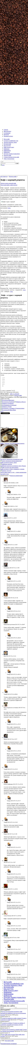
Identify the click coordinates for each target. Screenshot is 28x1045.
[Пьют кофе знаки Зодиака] (8, 1034)
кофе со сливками (14, 394)
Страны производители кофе (11, 157)
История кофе (7, 144)
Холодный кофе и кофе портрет (9, 185)
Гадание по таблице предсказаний (14, 1030)
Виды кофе (7, 139)
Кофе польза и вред (9, 147)
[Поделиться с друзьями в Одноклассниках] (12, 408)
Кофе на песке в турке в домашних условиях (12, 469)
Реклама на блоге (8, 136)
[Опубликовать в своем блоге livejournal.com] (8, 405)
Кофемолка (7, 152)
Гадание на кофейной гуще (11, 140)
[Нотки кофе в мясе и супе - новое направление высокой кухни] (6, 470)
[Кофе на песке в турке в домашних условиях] (9, 467)
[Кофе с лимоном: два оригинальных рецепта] (9, 442)
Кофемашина (7, 150)
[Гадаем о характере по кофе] (11, 1018)
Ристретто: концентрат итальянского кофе (12, 459)
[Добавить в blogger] (20, 402)
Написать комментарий (16, 475)
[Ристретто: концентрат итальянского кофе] (9, 457)
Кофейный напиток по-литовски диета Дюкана (13, 466)
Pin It (2, 411)
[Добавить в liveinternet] (7, 403)
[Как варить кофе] (3, 165)
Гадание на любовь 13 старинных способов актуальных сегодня (13, 1023)
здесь (9, 208)
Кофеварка (6, 149)
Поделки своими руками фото (12, 154)
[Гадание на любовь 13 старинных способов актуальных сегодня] (7, 1023)
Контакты (6, 134)
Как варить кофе (11, 167)
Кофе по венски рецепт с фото (9, 462)
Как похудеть (7, 145)
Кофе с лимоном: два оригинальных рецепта (12, 443)
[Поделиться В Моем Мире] (8, 410)
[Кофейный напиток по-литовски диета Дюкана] (6, 464)
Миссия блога (7, 131)
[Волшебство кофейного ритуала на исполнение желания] (11, 1011)
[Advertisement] (14, 64)
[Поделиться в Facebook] (7, 402)
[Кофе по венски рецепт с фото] (11, 461)
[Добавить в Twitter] (6, 406)
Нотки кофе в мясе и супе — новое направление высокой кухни (13, 473)
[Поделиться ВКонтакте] (7, 400)
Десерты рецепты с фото (10, 142)
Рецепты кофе (7, 155)
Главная (6, 129)
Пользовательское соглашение (9, 1043)
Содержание (7, 133)
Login (17, 163)
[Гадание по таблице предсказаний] (11, 1029)
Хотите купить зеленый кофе (8, 183)
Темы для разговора (9, 158)
